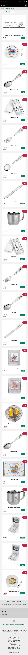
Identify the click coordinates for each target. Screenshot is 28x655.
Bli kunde (13, 601)
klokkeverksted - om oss (6, 604)
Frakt (4, 624)
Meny (3, 5)
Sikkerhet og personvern (20, 624)
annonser (19, 601)
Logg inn (11, 607)
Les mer (16, 648)
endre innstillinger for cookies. (14, 650)
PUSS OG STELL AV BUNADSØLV (19, 604)
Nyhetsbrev (14, 627)
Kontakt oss (16, 607)
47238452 (13, 631)
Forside (2, 8)
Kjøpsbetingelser (10, 624)
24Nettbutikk (16, 652)
